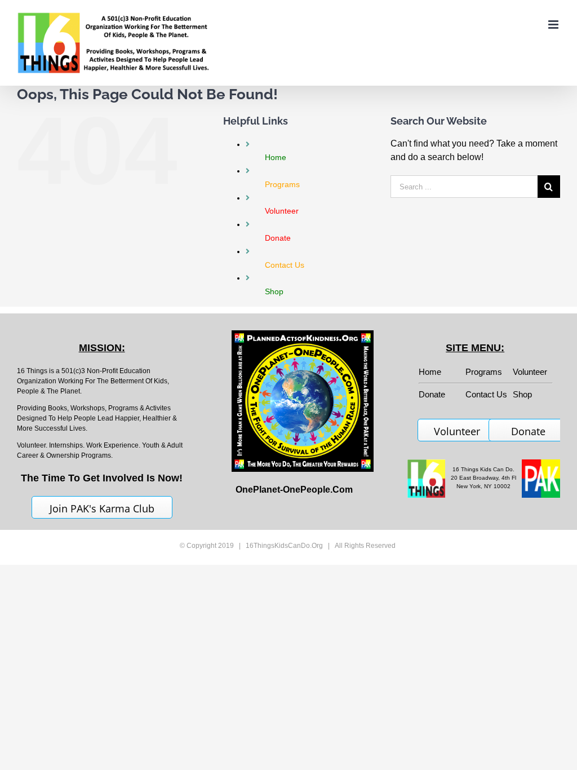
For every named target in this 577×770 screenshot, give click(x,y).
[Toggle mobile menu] (554, 24)
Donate (528, 431)
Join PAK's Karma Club (102, 508)
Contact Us (486, 394)
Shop (522, 394)
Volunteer (530, 372)
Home (430, 372)
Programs (483, 372)
